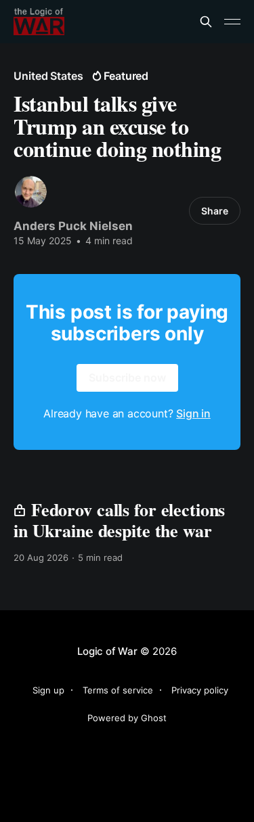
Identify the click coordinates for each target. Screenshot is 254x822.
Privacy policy (199, 690)
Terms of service (118, 690)
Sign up (48, 690)
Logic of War (107, 651)
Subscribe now (127, 377)
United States (48, 76)
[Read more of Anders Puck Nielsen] (31, 192)
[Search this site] (206, 21)
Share (214, 210)
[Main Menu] (232, 22)
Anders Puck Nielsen (73, 226)
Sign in (193, 413)
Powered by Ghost (127, 717)
